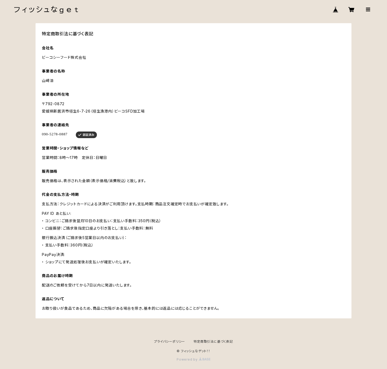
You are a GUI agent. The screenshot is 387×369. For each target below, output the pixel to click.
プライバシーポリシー (169, 341)
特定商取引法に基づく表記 (213, 341)
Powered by (188, 359)
